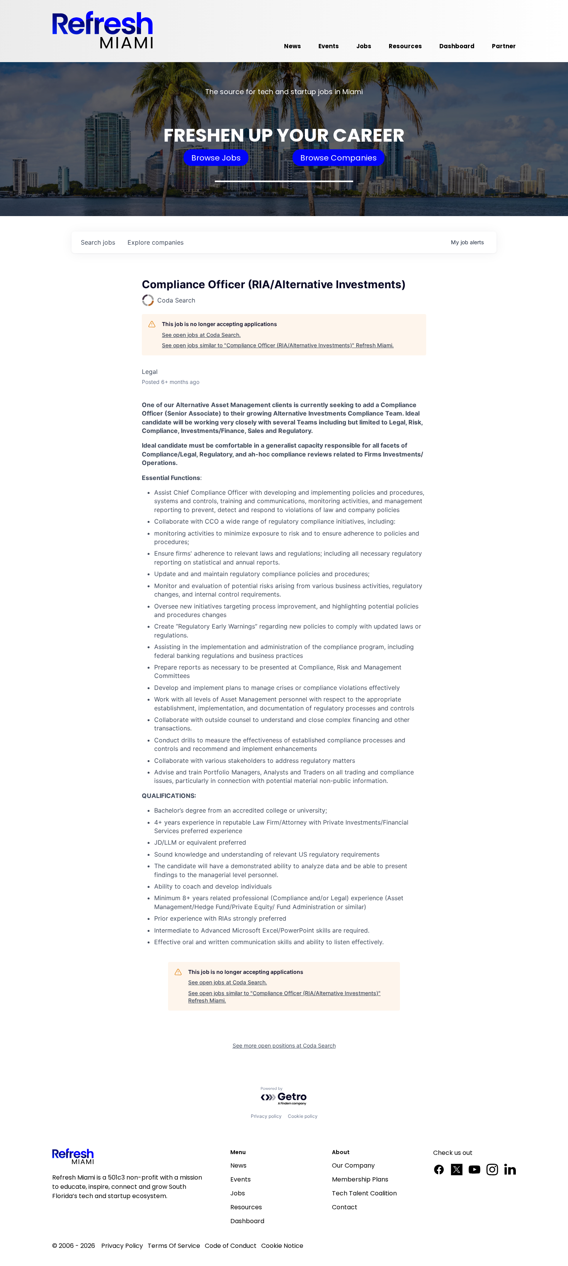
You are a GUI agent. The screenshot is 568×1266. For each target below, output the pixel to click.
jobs (98, 242)
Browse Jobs (216, 157)
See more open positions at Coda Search (284, 1045)
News (238, 1165)
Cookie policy (303, 1116)
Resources (246, 1207)
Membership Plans (360, 1179)
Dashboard (247, 1221)
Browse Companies (338, 157)
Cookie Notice (282, 1245)
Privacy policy (266, 1116)
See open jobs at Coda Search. (201, 334)
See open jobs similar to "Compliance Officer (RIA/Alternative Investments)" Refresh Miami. (278, 345)
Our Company (353, 1165)
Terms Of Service (174, 1245)
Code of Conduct (231, 1245)
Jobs (237, 1193)
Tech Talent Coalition (364, 1193)
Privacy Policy (122, 1245)
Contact (344, 1207)
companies (156, 242)
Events (240, 1179)
